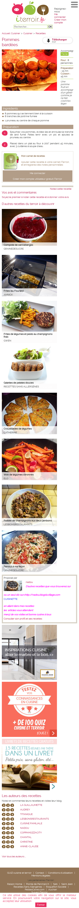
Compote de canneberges (18, 244)
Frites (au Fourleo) (14, 290)
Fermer (41, 904)
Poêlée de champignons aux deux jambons (28, 520)
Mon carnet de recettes (33, 156)
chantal (26, 837)
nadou (29, 582)
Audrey (25, 809)
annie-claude (29, 846)
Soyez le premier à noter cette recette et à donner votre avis (35, 197)
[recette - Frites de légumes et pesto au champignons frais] (29, 331)
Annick (8, 294)
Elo (6, 478)
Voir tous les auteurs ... (14, 856)
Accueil (6, 33)
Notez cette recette (60, 188)
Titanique (26, 814)
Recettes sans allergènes (21, 386)
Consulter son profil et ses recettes (23, 618)
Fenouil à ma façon (14, 566)
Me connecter (60, 15)
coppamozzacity (31, 832)
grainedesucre (14, 248)
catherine (10, 432)
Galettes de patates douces (19, 382)
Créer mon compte (60, 21)
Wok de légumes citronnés (19, 474)
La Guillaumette (31, 805)
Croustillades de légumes (18, 428)
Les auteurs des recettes (21, 796)
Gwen (7, 340)
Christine (26, 841)
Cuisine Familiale (31, 823)
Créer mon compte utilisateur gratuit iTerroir (37, 179)
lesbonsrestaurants (18, 524)
